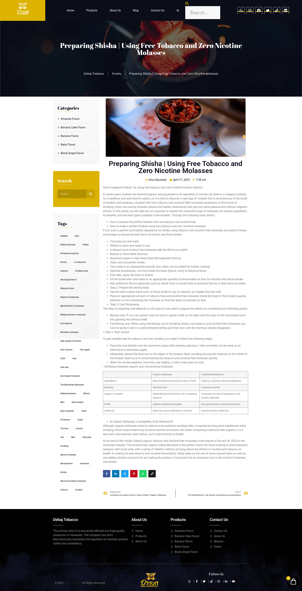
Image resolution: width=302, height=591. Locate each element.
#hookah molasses (69, 332)
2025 (62, 358)
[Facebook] (258, 10)
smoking (64, 446)
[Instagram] (249, 10)
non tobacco (66, 323)
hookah (78, 490)
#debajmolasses (68, 393)
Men (73, 437)
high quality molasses (70, 341)
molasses (84, 463)
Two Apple (85, 349)
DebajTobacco (72, 583)
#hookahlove (66, 463)
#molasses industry (69, 253)
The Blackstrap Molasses (72, 384)
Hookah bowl (81, 271)
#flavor (86, 393)
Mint (62, 402)
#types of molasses (69, 297)
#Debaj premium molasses (73, 314)
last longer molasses (70, 376)
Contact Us (157, 10)
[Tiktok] (276, 10)
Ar (178, 10)
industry (64, 271)
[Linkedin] (285, 10)
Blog (136, 10)
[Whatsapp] (241, 10)
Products (91, 10)
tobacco (64, 490)
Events (116, 73)
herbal (86, 244)
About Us (115, 10)
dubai (80, 420)
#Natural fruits (67, 288)
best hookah (78, 402)
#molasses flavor (68, 279)
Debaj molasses (67, 244)
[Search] (90, 193)
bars (77, 236)
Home (70, 10)
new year (64, 367)
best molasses (67, 411)
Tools (83, 411)
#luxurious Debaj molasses (73, 481)
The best (64, 428)
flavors (63, 262)
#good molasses (68, 455)
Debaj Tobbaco (94, 73)
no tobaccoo (80, 262)
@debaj (63, 236)
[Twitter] (267, 10)
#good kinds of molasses (72, 306)
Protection (65, 420)
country (79, 428)
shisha (63, 472)
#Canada (86, 437)
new (74, 358)
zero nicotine (66, 349)
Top (62, 437)
